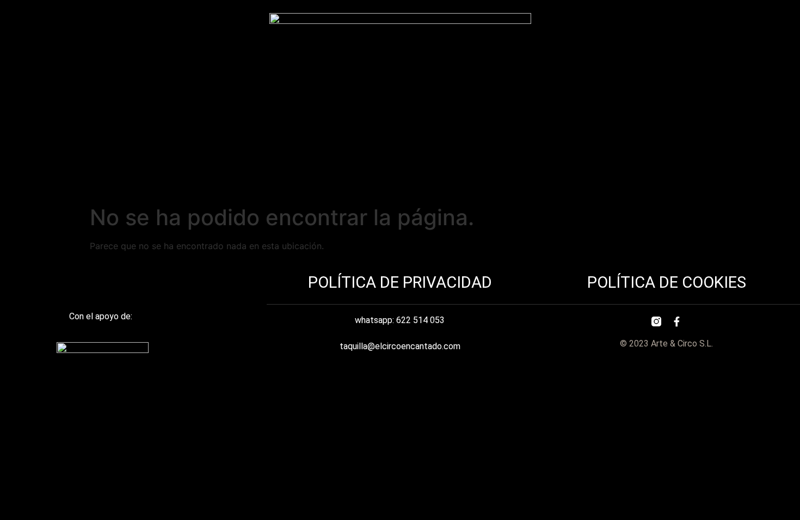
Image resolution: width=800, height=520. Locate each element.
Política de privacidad (400, 282)
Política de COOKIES (666, 282)
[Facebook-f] (677, 321)
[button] (400, 178)
